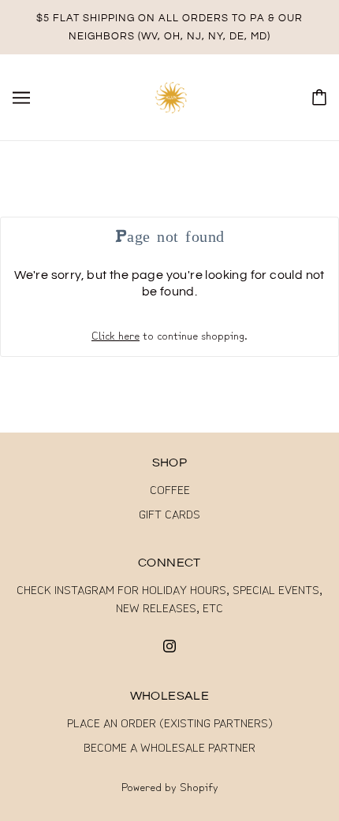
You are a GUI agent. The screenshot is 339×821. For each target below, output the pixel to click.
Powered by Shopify (169, 786)
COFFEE (170, 489)
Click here (115, 334)
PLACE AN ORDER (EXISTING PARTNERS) (170, 722)
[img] (169, 644)
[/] (171, 95)
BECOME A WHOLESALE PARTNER (169, 746)
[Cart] (319, 97)
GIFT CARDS (169, 513)
